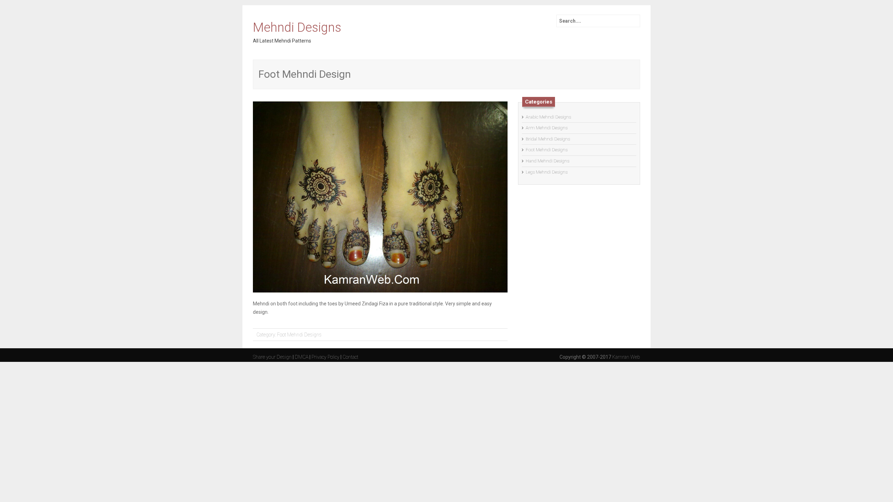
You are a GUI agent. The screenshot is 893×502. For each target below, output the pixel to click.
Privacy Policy (325, 357)
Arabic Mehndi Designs (548, 117)
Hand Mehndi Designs (547, 160)
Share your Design (272, 357)
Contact (350, 357)
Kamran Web (626, 357)
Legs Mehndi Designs (547, 172)
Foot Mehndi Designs (299, 334)
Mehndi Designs (297, 28)
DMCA (301, 357)
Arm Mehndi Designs (547, 127)
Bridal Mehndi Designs (548, 139)
